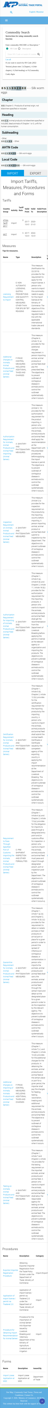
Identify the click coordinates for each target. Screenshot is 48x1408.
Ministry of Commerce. (27, 1398)
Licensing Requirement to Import (8, 297)
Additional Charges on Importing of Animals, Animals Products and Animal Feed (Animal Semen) (8, 1093)
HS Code (13, 49)
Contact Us (29, 1395)
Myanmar (40, 12)
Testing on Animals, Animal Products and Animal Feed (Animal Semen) (8, 1194)
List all (8, 60)
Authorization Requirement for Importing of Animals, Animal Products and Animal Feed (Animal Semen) (8, 626)
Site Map (9, 1392)
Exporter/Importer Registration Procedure (10, 1273)
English (32, 12)
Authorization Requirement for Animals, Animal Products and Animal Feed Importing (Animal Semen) (8, 447)
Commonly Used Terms (23, 1392)
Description (26, 49)
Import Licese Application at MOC (9, 1378)
